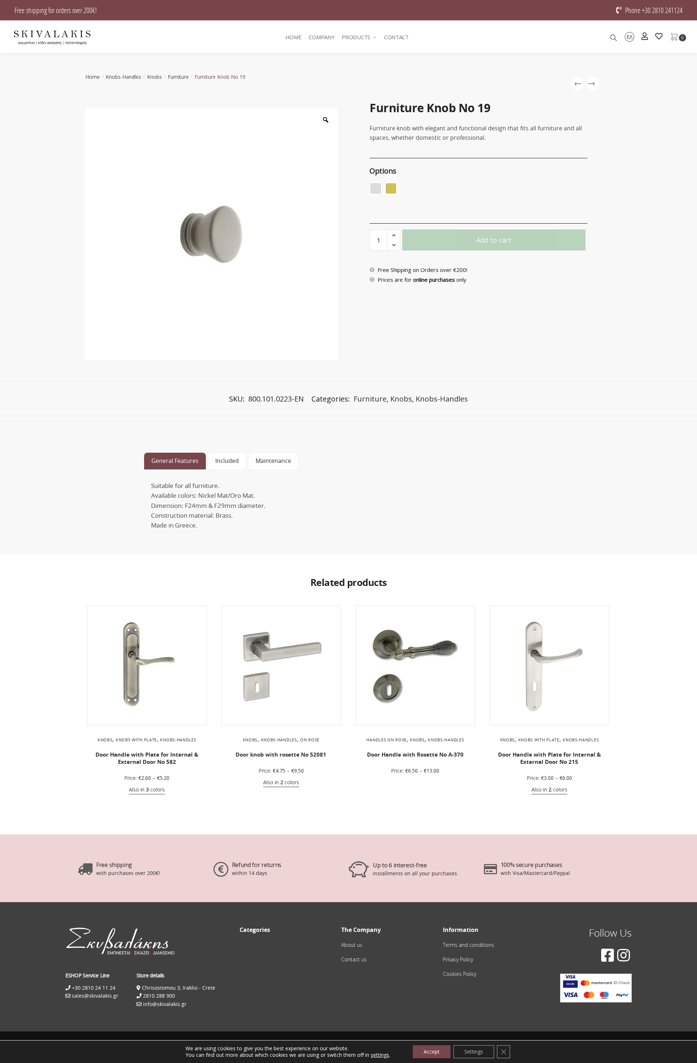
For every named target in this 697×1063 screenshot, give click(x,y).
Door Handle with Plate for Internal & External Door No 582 (146, 758)
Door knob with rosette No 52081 (281, 754)
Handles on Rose (386, 739)
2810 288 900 (158, 995)
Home (92, 76)
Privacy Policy (458, 959)
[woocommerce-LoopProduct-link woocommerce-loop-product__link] (147, 665)
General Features (175, 461)
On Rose (309, 739)
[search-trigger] (613, 37)
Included (227, 461)
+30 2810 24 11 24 (92, 987)
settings (380, 1055)
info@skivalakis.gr (165, 1004)
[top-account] (645, 37)
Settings (473, 1051)
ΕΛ (629, 36)
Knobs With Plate (136, 739)
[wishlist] (659, 37)
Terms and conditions (468, 944)
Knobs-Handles (123, 76)
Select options (147, 801)
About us (351, 944)
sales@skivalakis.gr (95, 995)
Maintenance (273, 461)
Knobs (154, 76)
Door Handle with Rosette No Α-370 (415, 754)
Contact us (354, 959)
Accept (432, 1051)
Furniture (178, 76)
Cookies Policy (459, 973)
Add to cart (493, 240)
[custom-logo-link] (52, 37)
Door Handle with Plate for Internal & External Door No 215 (549, 758)
